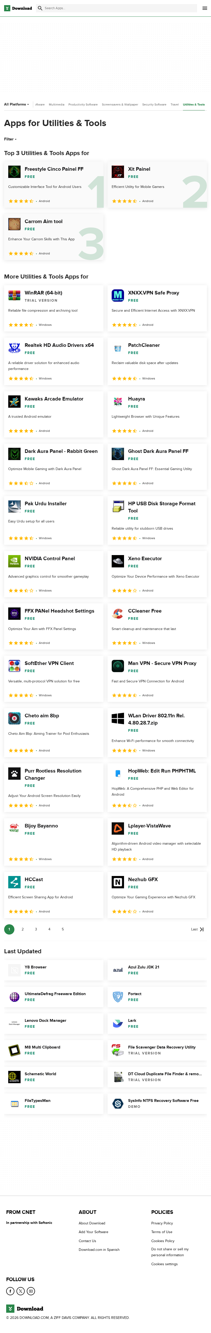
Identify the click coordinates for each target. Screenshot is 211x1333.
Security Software (154, 104)
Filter (9, 139)
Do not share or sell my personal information (170, 1252)
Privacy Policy (162, 1223)
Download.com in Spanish (99, 1250)
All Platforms (15, 104)
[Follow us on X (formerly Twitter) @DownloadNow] (20, 1291)
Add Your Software (93, 1232)
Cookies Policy (162, 1241)
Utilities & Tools (194, 105)
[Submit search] (40, 8)
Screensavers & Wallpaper (120, 104)
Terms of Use (161, 1232)
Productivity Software (83, 104)
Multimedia (56, 104)
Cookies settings (164, 1264)
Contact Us (87, 1241)
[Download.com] (18, 8)
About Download (92, 1223)
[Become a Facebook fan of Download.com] (10, 1291)
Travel (175, 104)
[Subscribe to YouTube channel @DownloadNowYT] (31, 1291)
